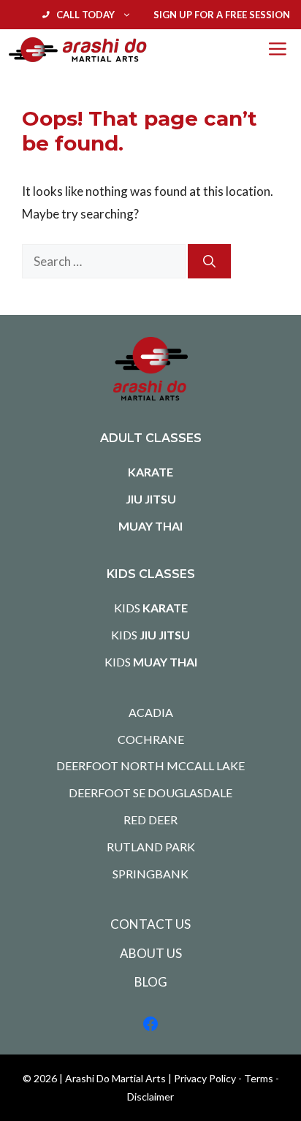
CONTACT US (150, 924)
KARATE (150, 472)
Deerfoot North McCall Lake (150, 765)
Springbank (150, 874)
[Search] (209, 261)
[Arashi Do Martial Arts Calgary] (77, 49)
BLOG (150, 981)
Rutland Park (151, 847)
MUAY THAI (150, 526)
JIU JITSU (151, 499)
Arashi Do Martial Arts (115, 1078)
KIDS (151, 608)
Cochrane (151, 739)
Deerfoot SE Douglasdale (150, 792)
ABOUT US (151, 953)
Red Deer (150, 819)
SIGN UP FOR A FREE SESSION (221, 14)
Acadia (151, 712)
